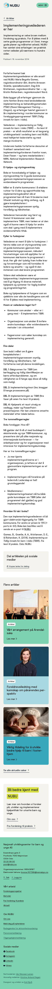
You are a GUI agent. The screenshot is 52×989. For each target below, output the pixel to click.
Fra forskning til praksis (20, 825)
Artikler (10, 18)
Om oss (11, 818)
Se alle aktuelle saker (15, 770)
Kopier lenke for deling (19, 566)
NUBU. (27, 529)
